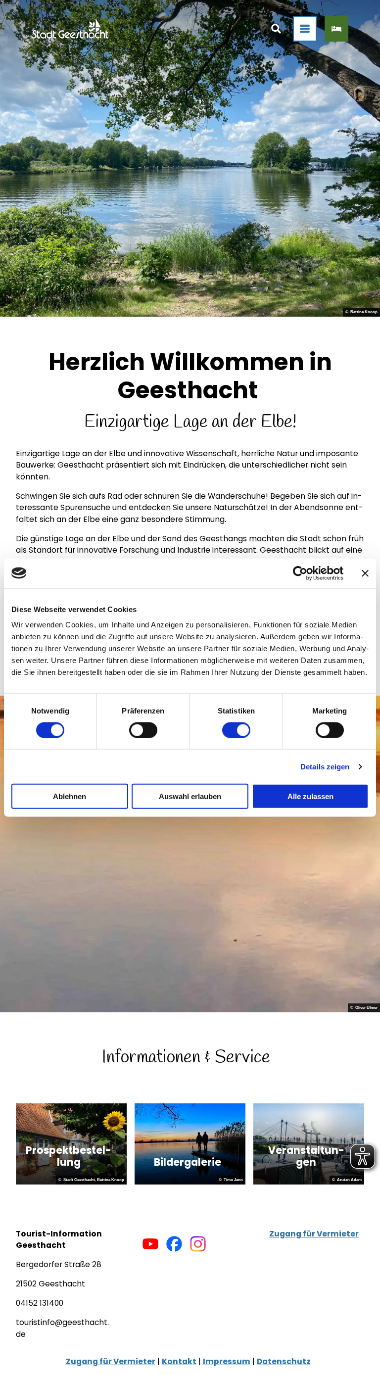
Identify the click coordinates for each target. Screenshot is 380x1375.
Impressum (226, 1361)
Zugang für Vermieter (314, 1234)
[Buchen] (336, 29)
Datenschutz (284, 1361)
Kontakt (179, 1361)
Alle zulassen (310, 796)
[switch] (143, 730)
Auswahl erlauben (190, 796)
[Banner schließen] (365, 572)
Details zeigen (324, 766)
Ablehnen (69, 796)
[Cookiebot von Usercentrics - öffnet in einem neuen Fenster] (300, 573)
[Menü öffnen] (305, 29)
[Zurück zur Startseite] (70, 28)
